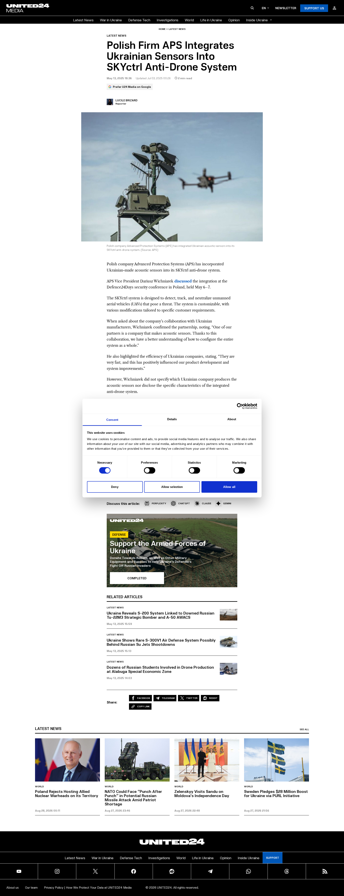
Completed (137, 578)
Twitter (191, 698)
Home (162, 29)
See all (304, 729)
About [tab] (231, 419)
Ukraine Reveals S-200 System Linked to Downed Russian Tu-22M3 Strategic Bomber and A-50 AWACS (160, 615)
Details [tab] (172, 419)
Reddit (213, 698)
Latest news (177, 29)
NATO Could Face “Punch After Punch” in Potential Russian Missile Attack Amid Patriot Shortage (133, 798)
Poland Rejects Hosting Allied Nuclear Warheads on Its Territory (66, 793)
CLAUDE (206, 503)
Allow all (229, 487)
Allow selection (172, 487)
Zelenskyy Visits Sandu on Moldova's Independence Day (201, 793)
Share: (112, 702)
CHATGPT (184, 503)
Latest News (83, 19)
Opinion (234, 19)
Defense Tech (139, 19)
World (189, 19)
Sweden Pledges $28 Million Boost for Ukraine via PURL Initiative (276, 793)
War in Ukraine (111, 19)
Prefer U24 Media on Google (132, 87)
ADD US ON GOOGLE (240, 881)
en (264, 8)
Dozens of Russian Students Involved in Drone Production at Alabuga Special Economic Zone (160, 669)
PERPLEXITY (159, 503)
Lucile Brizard (126, 100)
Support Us (314, 8)
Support (272, 858)
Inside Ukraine (257, 19)
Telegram (168, 698)
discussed (183, 281)
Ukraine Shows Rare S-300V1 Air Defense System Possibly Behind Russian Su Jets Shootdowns (161, 642)
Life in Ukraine (211, 19)
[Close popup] (339, 871)
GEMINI (227, 503)
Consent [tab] (112, 419)
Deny (114, 487)
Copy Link (143, 706)
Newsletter (285, 8)
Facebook (143, 698)
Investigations (167, 19)
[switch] (149, 470)
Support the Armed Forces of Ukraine (158, 547)
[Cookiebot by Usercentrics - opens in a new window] (239, 406)
